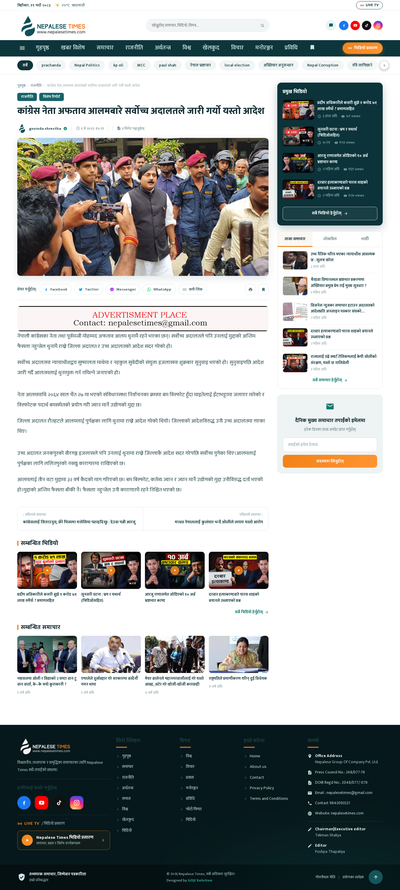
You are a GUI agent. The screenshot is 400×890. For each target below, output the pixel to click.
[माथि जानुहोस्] (376, 877)
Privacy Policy (262, 788)
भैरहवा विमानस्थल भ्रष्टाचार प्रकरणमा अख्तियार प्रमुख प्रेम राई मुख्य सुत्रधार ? (339, 282)
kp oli (118, 65)
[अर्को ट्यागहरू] (384, 65)
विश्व (186, 48)
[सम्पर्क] (331, 25)
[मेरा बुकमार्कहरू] (312, 48)
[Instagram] (378, 25)
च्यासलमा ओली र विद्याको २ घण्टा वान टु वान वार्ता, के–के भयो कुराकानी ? (46, 681)
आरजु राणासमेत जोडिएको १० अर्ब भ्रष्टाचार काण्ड (170, 597)
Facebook (58, 289)
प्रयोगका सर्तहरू (353, 877)
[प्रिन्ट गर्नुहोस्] (250, 289)
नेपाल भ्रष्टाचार (200, 65)
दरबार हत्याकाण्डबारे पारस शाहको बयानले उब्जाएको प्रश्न (234, 597)
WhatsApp (162, 289)
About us (258, 766)
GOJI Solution (200, 880)
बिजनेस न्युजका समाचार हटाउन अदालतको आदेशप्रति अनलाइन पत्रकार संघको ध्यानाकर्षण (343, 311)
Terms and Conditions (269, 798)
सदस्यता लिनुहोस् (330, 461)
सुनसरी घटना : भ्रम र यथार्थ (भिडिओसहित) (101, 597)
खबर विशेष (73, 48)
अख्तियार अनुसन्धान (278, 65)
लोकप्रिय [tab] (330, 238)
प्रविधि (291, 48)
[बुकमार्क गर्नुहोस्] (263, 289)
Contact (257, 777)
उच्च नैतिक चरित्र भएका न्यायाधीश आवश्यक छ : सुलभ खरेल (343, 257)
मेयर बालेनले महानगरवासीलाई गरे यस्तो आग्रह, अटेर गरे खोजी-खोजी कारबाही (174, 681)
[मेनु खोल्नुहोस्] (22, 48)
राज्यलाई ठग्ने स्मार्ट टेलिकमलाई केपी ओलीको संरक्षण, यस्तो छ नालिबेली (344, 359)
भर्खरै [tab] (365, 238)
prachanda (51, 65)
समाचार (105, 48)
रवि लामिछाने (362, 65)
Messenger (126, 289)
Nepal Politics (87, 65)
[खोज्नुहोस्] (262, 25)
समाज (126, 798)
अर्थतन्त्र (163, 48)
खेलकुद (211, 48)
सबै (25, 65)
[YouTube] (355, 25)
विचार (237, 48)
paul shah (167, 65)
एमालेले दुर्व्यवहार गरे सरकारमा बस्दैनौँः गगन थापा (110, 681)
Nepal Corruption (323, 65)
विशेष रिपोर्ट (51, 97)
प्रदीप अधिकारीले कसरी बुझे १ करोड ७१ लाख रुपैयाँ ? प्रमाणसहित (47, 597)
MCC (141, 65)
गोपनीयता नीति (325, 877)
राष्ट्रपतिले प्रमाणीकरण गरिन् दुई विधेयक (238, 678)
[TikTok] (366, 25)
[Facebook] (343, 25)
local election (237, 65)
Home (255, 756)
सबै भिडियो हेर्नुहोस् (249, 612)
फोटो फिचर (194, 809)
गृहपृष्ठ (42, 48)
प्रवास (190, 777)
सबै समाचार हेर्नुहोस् (327, 380)
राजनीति (134, 48)
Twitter (92, 289)
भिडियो (127, 830)
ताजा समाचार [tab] (295, 238)
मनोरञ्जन (264, 48)
